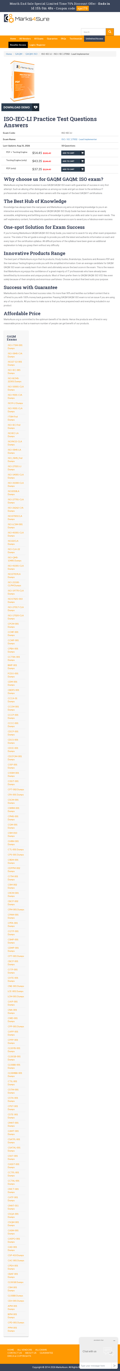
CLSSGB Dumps (15, 1282)
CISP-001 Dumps (12, 766)
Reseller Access (18, 45)
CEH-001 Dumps (16, 1300)
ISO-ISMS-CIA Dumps (15, 355)
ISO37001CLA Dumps (15, 517)
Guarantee (52, 38)
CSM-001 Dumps (12, 1289)
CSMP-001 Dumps (13, 941)
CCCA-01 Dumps (12, 700)
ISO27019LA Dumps (14, 575)
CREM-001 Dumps (13, 861)
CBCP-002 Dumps (13, 903)
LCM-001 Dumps (16, 996)
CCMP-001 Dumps (13, 642)
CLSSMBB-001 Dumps (15, 1074)
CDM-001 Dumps (12, 683)
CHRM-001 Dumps (13, 843)
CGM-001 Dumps (13, 826)
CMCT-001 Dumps (13, 1190)
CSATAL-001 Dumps (14, 1149)
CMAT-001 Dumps (13, 1124)
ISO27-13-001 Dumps (15, 363)
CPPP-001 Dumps (13, 1041)
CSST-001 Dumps (13, 1157)
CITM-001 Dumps (13, 878)
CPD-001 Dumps (16, 1322)
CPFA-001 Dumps (13, 924)
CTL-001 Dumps (16, 849)
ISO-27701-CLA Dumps (16, 501)
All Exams (38, 38)
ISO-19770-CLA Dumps (16, 592)
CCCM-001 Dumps (13, 708)
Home (13, 38)
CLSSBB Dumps (15, 1295)
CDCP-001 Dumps (13, 733)
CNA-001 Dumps (12, 1011)
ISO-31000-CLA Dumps (16, 484)
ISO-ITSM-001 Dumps (15, 347)
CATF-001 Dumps (13, 1199)
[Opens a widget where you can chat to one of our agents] (98, 1353)
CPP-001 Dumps (16, 1026)
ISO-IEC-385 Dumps (14, 371)
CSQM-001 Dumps (13, 1224)
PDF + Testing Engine (16, 152)
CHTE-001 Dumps (13, 979)
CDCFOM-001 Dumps (15, 758)
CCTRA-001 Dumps (14, 658)
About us (30, 1352)
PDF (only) (11, 168)
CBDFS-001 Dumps (13, 691)
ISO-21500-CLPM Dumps (14, 584)
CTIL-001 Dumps (12, 1083)
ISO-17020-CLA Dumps (16, 617)
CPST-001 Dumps (13, 1108)
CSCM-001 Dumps (13, 801)
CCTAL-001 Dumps (13, 1182)
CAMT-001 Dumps (13, 1132)
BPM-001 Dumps (12, 1316)
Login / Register (37, 45)
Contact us (15, 1352)
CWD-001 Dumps (13, 1020)
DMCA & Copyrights (19, 1356)
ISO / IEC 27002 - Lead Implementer (79, 139)
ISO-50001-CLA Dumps (16, 388)
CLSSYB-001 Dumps (14, 1050)
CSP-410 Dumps (16, 1255)
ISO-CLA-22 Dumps (14, 551)
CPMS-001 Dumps (13, 818)
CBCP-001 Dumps (13, 963)
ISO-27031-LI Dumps (14, 468)
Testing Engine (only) (16, 160)
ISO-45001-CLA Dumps (16, 534)
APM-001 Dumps (12, 1307)
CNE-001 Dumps (16, 986)
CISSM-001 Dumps (13, 774)
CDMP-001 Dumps (13, 949)
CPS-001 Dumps (16, 854)
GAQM (18, 54)
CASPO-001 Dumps (14, 1240)
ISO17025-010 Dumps (15, 600)
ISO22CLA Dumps (13, 542)
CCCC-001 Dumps (13, 725)
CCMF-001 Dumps (13, 633)
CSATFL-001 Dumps (14, 1141)
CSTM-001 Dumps (13, 1091)
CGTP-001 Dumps (13, 933)
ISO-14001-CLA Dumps (16, 476)
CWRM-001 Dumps (13, 809)
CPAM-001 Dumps (13, 916)
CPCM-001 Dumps (13, 625)
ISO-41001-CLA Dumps (16, 567)
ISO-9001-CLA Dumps (15, 410)
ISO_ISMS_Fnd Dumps (15, 459)
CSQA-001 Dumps (13, 1215)
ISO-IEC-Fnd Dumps (14, 426)
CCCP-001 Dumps (13, 716)
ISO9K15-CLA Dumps (15, 443)
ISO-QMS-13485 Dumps (14, 559)
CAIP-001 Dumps (13, 1003)
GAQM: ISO (31, 54)
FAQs (63, 38)
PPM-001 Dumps (12, 1329)
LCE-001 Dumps (15, 991)
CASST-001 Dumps (13, 1166)
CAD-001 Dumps (12, 1248)
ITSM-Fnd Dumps (13, 418)
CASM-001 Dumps (13, 1232)
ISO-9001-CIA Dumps (15, 396)
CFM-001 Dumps (16, 909)
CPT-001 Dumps (16, 956)
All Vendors (25, 38)
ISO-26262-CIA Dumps (15, 509)
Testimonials (76, 38)
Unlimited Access (94, 38)
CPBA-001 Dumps (13, 650)
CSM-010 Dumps (12, 834)
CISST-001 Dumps (13, 783)
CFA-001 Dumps (16, 794)
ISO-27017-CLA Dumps (16, 609)
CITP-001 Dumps (13, 971)
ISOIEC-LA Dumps (13, 435)
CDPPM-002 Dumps (14, 869)
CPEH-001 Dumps (13, 1267)
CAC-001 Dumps (16, 1260)
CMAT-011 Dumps (13, 1207)
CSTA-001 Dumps (13, 1099)
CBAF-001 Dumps (13, 1275)
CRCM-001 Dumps (13, 894)
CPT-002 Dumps (16, 789)
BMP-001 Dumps (12, 667)
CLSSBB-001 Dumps (14, 1066)
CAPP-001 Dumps (13, 1033)
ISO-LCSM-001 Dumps (15, 526)
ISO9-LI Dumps (15, 403)
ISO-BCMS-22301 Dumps (14, 380)
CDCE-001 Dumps (13, 749)
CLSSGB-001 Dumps (14, 1058)
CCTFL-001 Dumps (13, 1174)
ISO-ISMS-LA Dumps (14, 451)
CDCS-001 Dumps (13, 741)
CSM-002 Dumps (12, 886)
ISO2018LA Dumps (13, 493)
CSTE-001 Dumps (13, 1116)
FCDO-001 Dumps (13, 675)
